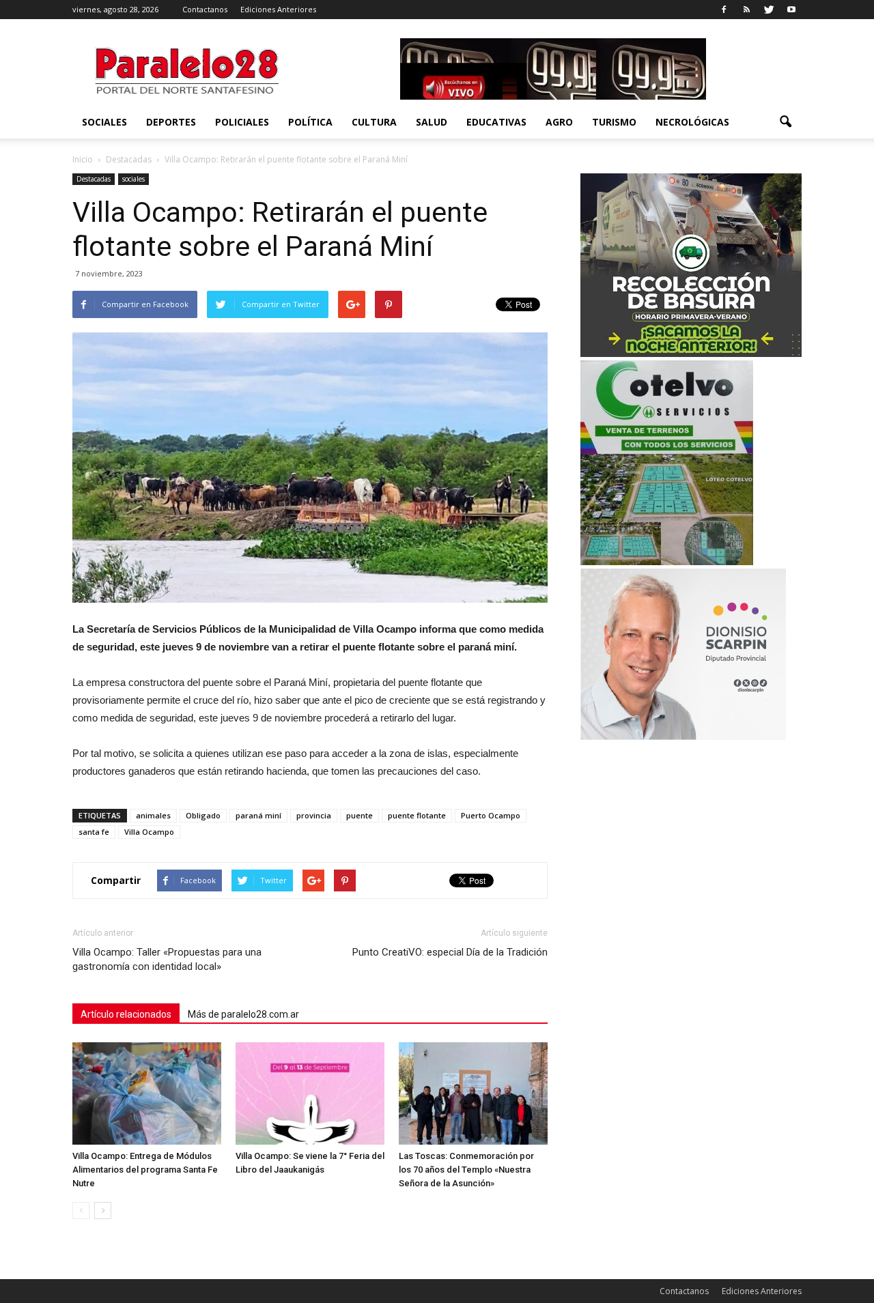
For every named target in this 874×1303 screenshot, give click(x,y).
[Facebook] (724, 9)
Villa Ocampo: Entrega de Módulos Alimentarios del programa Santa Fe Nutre (145, 1169)
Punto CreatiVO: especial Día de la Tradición (450, 952)
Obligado (203, 815)
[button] (785, 122)
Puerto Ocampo (490, 815)
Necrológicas (692, 121)
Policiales (242, 121)
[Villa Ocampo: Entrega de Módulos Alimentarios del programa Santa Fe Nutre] (146, 1093)
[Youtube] (791, 9)
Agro (559, 121)
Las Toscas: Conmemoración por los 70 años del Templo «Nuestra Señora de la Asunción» (466, 1169)
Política (310, 121)
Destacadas (93, 179)
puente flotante (417, 815)
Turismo (614, 121)
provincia (313, 815)
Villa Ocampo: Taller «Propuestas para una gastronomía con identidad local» (167, 959)
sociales (104, 121)
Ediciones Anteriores (278, 9)
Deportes (171, 121)
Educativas (496, 121)
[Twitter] (769, 9)
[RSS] (746, 9)
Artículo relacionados (126, 1014)
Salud (431, 121)
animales (153, 815)
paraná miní (258, 815)
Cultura (374, 121)
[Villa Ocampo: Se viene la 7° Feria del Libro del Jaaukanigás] (310, 1093)
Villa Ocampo (149, 832)
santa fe (94, 832)
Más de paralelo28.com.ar (243, 1014)
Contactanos (204, 9)
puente (359, 815)
